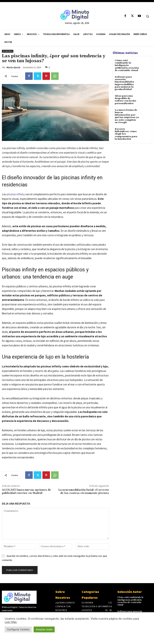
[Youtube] (139, 16)
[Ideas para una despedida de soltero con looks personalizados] (145, 99)
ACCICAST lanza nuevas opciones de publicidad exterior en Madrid (26, 491)
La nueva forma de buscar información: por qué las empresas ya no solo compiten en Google (127, 116)
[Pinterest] (46, 76)
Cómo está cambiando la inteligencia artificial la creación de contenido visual (127, 65)
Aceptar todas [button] (44, 629)
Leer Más (11, 622)
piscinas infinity (16, 194)
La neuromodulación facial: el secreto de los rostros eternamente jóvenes (83, 491)
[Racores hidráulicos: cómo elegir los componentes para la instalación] (145, 132)
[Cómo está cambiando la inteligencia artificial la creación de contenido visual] (145, 63)
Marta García (13, 67)
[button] (147, 16)
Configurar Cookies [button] (18, 629)
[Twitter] (132, 16)
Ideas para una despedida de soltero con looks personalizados (125, 100)
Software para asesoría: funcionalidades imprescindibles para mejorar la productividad (124, 83)
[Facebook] (125, 16)
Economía (8, 51)
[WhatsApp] (55, 76)
